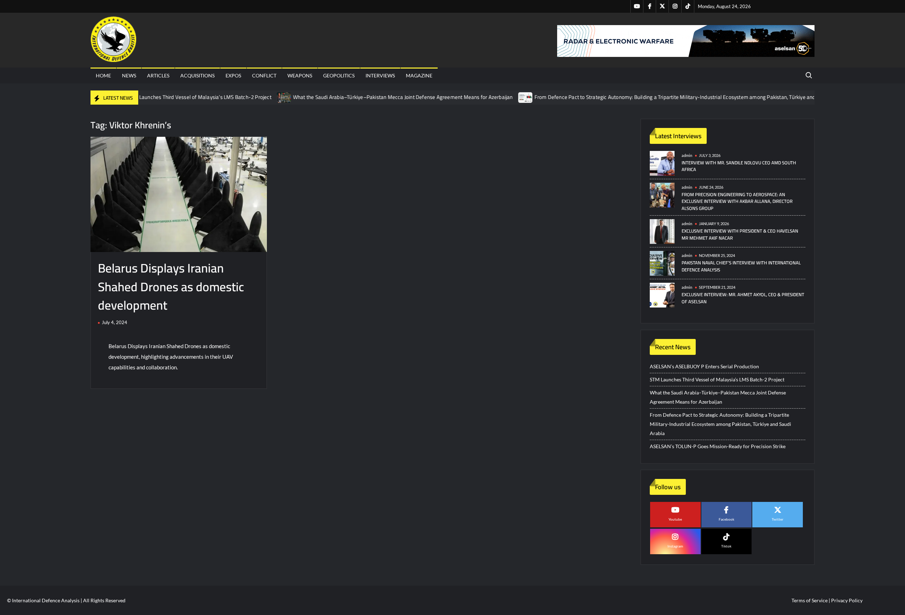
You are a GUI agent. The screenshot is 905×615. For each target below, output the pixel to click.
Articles (158, 75)
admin (687, 155)
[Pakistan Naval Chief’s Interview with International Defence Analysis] (662, 263)
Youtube (675, 519)
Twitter (777, 519)
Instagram (675, 546)
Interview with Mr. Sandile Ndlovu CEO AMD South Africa (739, 166)
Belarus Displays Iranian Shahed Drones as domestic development (171, 286)
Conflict (264, 75)
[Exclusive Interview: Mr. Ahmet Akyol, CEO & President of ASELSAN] (662, 295)
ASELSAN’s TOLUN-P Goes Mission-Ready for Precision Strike (718, 446)
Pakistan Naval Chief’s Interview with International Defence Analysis (741, 266)
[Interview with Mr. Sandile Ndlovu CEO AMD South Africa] (662, 163)
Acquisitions (197, 75)
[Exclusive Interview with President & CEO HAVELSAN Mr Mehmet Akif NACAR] (662, 231)
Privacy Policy (847, 600)
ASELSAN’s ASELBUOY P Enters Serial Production (704, 366)
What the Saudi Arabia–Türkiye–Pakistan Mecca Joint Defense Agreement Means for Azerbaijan (385, 97)
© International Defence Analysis (43, 600)
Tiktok (726, 546)
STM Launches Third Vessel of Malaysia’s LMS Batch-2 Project (181, 97)
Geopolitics (339, 75)
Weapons (299, 75)
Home (103, 75)
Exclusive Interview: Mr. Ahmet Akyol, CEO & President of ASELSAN (743, 298)
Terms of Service (810, 600)
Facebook (726, 519)
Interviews (380, 75)
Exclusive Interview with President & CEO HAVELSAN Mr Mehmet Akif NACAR (740, 234)
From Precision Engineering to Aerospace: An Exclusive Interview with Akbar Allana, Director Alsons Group (737, 201)
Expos (233, 75)
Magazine (419, 75)
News (129, 75)
